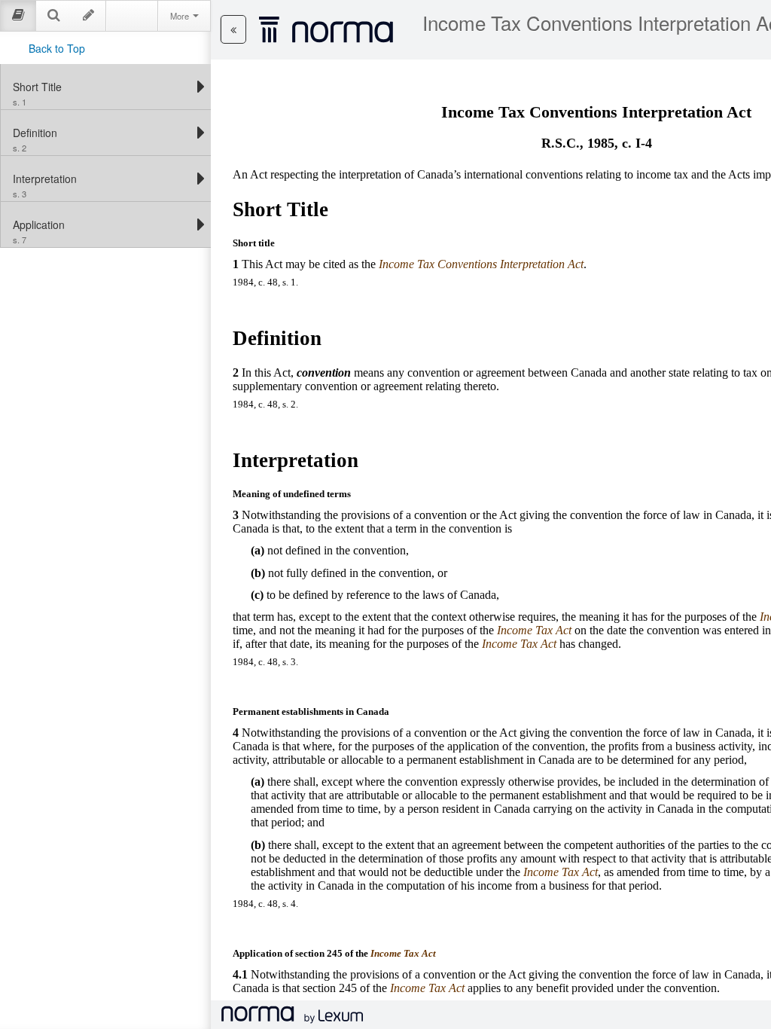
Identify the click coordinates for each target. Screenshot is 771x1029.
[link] (102, 86)
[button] (233, 29)
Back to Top (57, 48)
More (180, 16)
